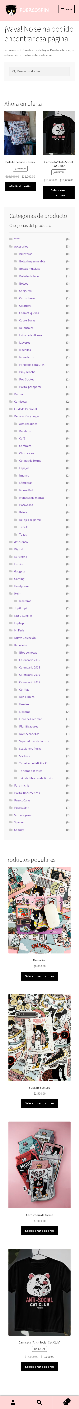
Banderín (25, 431)
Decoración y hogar (26, 416)
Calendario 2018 (29, 667)
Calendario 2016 (29, 660)
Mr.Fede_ (20, 630)
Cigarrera (25, 306)
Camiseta (20, 401)
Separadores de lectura (34, 741)
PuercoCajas (22, 800)
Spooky (19, 830)
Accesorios (21, 246)
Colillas (24, 689)
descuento (21, 542)
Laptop (19, 623)
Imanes (24, 475)
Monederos (26, 357)
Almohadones (28, 424)
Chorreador (26, 453)
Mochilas (25, 350)
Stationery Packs (30, 748)
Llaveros (24, 342)
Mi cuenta (13, 1402)
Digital (18, 549)
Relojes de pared (30, 520)
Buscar (39, 1402)
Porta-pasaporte (30, 387)
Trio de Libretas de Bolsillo (36, 778)
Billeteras (25, 254)
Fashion (19, 564)
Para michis (21, 785)
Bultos (18, 394)
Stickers (24, 756)
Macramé (25, 601)
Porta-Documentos (27, 793)
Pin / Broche (27, 372)
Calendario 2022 (29, 682)
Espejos (24, 468)
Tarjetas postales (30, 771)
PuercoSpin (21, 807)
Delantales (26, 328)
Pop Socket (26, 379)
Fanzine (24, 704)
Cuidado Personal (25, 409)
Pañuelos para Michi (32, 365)
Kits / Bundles (23, 615)
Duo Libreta (27, 697)
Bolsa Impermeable (32, 261)
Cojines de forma (30, 460)
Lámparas (25, 483)
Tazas (23, 534)
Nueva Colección (25, 638)
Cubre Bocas (27, 320)
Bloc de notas (28, 652)
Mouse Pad (26, 490)
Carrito (61, 1399)
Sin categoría (22, 815)
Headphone (21, 586)
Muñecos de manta (31, 497)
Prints (23, 512)
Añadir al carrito (20, 186)
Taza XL (24, 527)
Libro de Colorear (30, 719)
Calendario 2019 (29, 675)
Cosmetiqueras (29, 313)
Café (22, 438)
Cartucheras (27, 298)
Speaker (19, 822)
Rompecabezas (29, 734)
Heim (17, 593)
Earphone (20, 556)
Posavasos (26, 505)
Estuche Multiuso (30, 335)
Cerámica (25, 446)
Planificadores (28, 726)
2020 (17, 239)
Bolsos (23, 283)
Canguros (25, 291)
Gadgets (19, 571)
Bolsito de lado (29, 276)
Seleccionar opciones (59, 192)
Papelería (20, 645)
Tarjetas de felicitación (34, 763)
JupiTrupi (20, 608)
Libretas (24, 712)
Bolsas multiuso (29, 268)
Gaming (19, 579)
